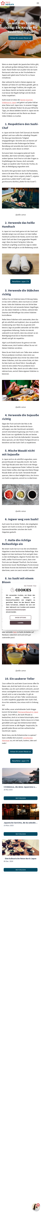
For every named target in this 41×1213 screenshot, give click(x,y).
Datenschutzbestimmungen (16, 609)
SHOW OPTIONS (20, 617)
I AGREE (20, 623)
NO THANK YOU (30, 586)
